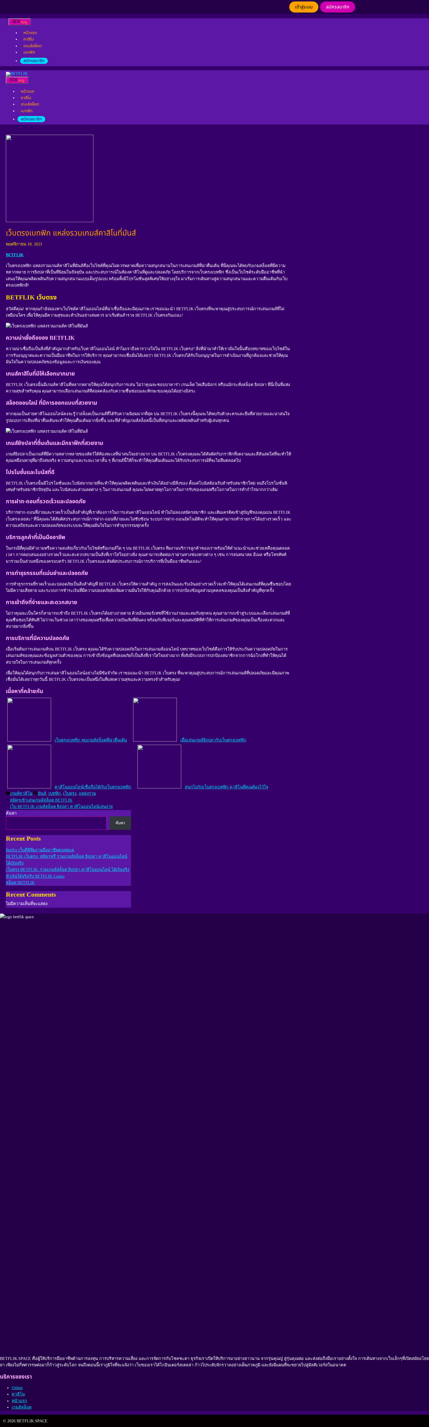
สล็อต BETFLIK (20, 882)
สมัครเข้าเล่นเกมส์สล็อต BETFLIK (41, 800)
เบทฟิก (29, 52)
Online (17, 1387)
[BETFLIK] (17, 74)
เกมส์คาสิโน (21, 793)
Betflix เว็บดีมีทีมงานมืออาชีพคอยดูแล (40, 850)
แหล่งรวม (87, 793)
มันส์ (42, 793)
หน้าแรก (30, 33)
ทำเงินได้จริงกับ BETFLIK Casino (35, 876)
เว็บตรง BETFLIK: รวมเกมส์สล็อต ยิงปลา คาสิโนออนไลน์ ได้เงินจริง (67, 869)
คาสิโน (28, 39)
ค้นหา (11, 813)
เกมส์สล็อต (32, 46)
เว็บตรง (69, 793)
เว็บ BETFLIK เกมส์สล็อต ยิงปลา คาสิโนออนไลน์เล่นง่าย (61, 806)
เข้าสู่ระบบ (304, 6)
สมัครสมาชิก (337, 6)
